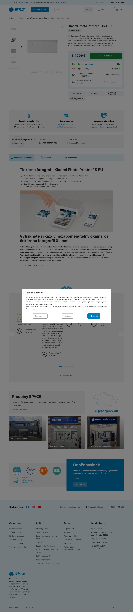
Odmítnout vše (40, 316)
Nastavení (67, 316)
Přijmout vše (94, 316)
